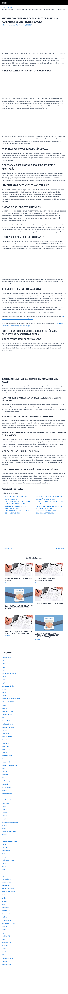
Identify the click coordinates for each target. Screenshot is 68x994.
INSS (3, 854)
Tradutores (5, 952)
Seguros (4, 933)
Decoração (5, 784)
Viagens (4, 961)
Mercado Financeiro (8, 888)
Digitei (4, 2)
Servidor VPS (6, 936)
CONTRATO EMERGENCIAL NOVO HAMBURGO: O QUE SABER (45, 579)
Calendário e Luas (7, 711)
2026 (3, 670)
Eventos (4, 809)
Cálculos (4, 708)
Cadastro (4, 705)
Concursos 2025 (7, 756)
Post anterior (7, 548)
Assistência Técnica (8, 686)
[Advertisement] (34, 40)
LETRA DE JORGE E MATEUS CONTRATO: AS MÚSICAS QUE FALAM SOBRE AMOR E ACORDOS (19, 606)
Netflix (4, 898)
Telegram (5, 945)
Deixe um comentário (8, 25)
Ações (4, 676)
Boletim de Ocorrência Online (11, 699)
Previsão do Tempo (8, 914)
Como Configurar (7, 736)
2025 (3, 667)
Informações (6, 850)
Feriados (4, 819)
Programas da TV (7, 920)
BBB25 (4, 689)
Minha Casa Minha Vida (9, 892)
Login (3, 876)
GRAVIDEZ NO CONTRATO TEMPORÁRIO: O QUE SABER (18, 579)
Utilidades (5, 955)
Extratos (4, 812)
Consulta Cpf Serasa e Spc (10, 765)
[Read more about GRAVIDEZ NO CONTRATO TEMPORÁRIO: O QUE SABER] (19, 569)
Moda (3, 895)
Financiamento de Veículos (10, 822)
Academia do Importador (9, 673)
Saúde (4, 929)
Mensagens (5, 885)
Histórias (4, 835)
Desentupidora (6, 787)
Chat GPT (5, 730)
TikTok (4, 948)
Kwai (3, 869)
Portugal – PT (6, 911)
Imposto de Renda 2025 (9, 841)
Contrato (7, 583)
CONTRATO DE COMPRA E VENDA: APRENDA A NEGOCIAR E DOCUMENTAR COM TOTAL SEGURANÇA (47, 635)
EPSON (4, 806)
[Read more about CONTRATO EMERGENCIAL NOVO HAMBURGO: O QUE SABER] (49, 569)
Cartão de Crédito (7, 724)
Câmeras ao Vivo (7, 714)
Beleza (4, 692)
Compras (4, 752)
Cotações (5, 774)
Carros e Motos (6, 721)
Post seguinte (61, 548)
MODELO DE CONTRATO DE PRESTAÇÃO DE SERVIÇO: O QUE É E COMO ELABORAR (19, 632)
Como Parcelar (6, 749)
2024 (3, 664)
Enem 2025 (5, 803)
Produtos (5, 917)
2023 (3, 661)
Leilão (3, 873)
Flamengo (5, 825)
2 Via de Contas (7, 657)
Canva (3, 718)
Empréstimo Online (8, 800)
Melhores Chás (6, 882)
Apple (3, 683)
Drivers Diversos (7, 793)
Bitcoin (4, 695)
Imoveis (4, 838)
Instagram (5, 857)
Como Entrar (6, 743)
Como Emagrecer (7, 740)
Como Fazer (5, 746)
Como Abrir (5, 733)
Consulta (4, 759)
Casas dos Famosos (8, 727)
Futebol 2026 (6, 828)
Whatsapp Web (6, 964)
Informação (5, 847)
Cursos (4, 778)
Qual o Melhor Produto (9, 923)
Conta (3, 768)
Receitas (4, 926)
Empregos (5, 797)
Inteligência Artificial (8, 860)
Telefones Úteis (6, 942)
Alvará (4, 680)
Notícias (4, 901)
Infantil (4, 844)
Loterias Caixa (6, 879)
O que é (4, 904)
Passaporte (5, 907)
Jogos (4, 866)
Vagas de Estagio (7, 958)
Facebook (5, 816)
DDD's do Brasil (6, 781)
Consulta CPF (6, 762)
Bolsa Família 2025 (8, 702)
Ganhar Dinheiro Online (9, 831)
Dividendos (5, 790)
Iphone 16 (5, 863)
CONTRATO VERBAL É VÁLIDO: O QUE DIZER (49, 603)
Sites (3, 939)
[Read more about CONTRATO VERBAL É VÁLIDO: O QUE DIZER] (49, 594)
